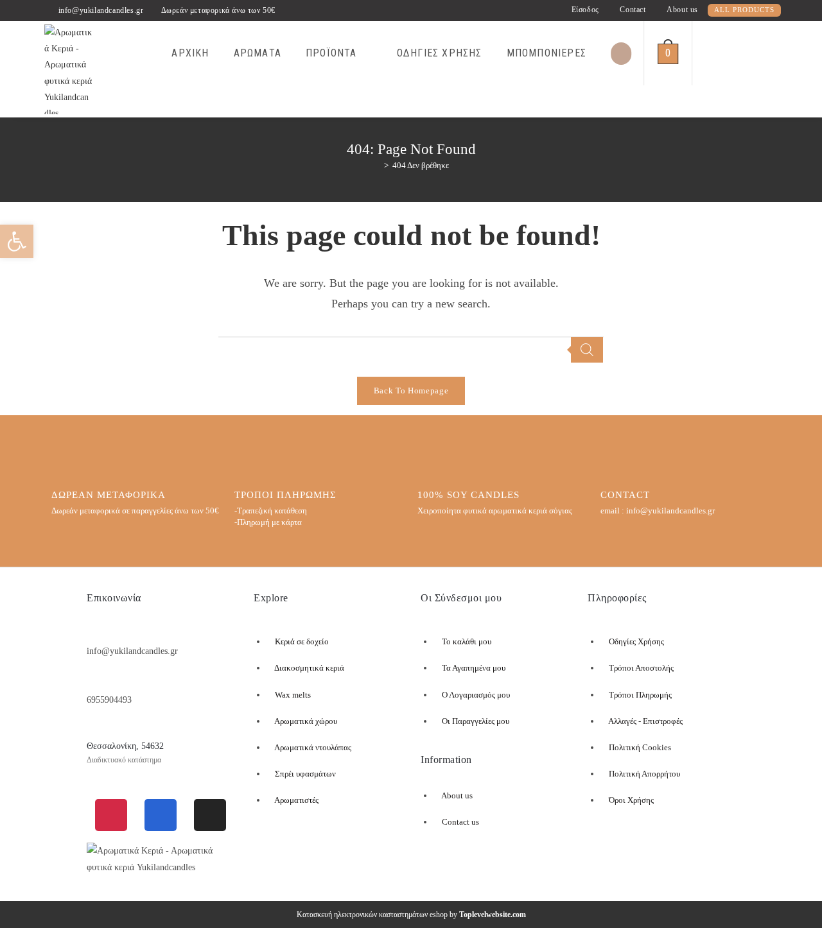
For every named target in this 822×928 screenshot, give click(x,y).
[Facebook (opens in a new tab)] (755, 51)
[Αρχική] (377, 165)
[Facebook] (160, 815)
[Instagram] (111, 815)
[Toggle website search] (707, 53)
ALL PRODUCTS (744, 9)
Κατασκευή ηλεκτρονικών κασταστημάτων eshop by (411, 914)
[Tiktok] (210, 815)
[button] (16, 241)
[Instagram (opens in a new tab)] (775, 51)
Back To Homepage (411, 390)
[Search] (587, 350)
